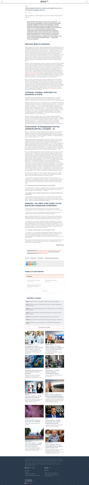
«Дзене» (46, 253)
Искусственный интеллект (51, 281)
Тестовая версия (28, 481)
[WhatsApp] (32, 264)
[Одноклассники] (30, 264)
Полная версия (28, 479)
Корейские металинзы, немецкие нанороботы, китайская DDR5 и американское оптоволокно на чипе (34, 374)
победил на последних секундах (32, 73)
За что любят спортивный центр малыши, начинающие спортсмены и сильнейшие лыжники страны (33, 446)
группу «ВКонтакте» (52, 250)
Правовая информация (30, 473)
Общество (27, 394)
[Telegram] (35, 264)
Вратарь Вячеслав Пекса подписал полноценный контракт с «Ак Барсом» (44, 319)
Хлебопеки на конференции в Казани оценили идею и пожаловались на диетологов (34, 349)
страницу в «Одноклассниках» (39, 252)
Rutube (41, 253)
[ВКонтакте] (27, 264)
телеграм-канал (42, 250)
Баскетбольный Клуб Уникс (52, 258)
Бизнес (46, 392)
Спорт (26, 6)
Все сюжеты (45, 291)
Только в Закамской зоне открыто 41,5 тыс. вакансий (53, 373)
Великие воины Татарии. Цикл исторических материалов (34, 286)
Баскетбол (33, 258)
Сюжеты (29, 276)
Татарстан (40, 258)
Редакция (27, 470)
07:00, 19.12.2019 (28, 12)
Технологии (27, 368)
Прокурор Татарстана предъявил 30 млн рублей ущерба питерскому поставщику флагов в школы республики (54, 398)
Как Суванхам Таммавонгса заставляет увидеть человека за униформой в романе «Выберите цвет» (33, 398)
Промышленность (29, 344)
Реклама (27, 472)
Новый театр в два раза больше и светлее (32, 422)
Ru (45, 470)
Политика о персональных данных (32, 475)
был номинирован (52, 88)
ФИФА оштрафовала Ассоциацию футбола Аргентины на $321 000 (42, 316)
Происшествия (48, 442)
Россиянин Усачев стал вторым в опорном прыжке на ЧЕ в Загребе (42, 301)
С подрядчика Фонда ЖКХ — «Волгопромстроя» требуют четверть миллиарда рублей (54, 349)
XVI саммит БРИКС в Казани (33, 281)
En (47, 470)
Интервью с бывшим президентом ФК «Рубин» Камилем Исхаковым (54, 423)
